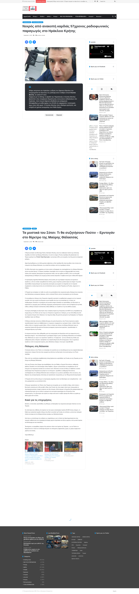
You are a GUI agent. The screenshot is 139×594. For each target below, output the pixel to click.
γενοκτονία (49, 115)
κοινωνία (25, 577)
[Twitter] (30, 42)
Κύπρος (35, 16)
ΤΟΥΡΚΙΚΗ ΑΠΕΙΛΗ (76, 553)
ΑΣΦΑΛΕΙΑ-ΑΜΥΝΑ (76, 536)
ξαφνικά (59, 115)
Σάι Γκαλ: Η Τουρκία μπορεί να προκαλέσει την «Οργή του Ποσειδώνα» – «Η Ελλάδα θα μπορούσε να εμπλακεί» (106, 165)
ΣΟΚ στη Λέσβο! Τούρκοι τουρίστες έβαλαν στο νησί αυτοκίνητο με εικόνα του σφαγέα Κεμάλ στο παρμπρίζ (106, 118)
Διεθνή (48, 16)
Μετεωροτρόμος (27, 582)
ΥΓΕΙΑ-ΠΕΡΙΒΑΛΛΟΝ (80, 16)
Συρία (81, 550)
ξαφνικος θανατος (75, 558)
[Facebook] (26, 42)
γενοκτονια (81, 556)
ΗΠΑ (73, 545)
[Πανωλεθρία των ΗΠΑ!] (57, 542)
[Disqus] (53, 143)
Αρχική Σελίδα (27, 16)
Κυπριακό (85, 545)
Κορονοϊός (78, 545)
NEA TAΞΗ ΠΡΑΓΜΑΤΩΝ (66, 16)
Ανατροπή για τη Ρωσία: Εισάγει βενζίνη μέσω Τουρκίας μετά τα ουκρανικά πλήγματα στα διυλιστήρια (106, 175)
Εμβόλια (86, 542)
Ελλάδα (42, 16)
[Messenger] (34, 42)
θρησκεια (25, 572)
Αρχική (114, 591)
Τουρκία (84, 553)
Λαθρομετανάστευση (81, 547)
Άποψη (55, 16)
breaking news (27, 22)
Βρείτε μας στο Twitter (97, 79)
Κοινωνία (98, 16)
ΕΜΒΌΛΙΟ (80, 539)
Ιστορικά (91, 16)
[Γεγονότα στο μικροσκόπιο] (29, 8)
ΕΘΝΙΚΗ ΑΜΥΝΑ (86, 536)
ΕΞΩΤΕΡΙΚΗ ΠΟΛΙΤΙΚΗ (77, 542)
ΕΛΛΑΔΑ (73, 539)
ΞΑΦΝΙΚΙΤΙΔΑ (75, 550)
